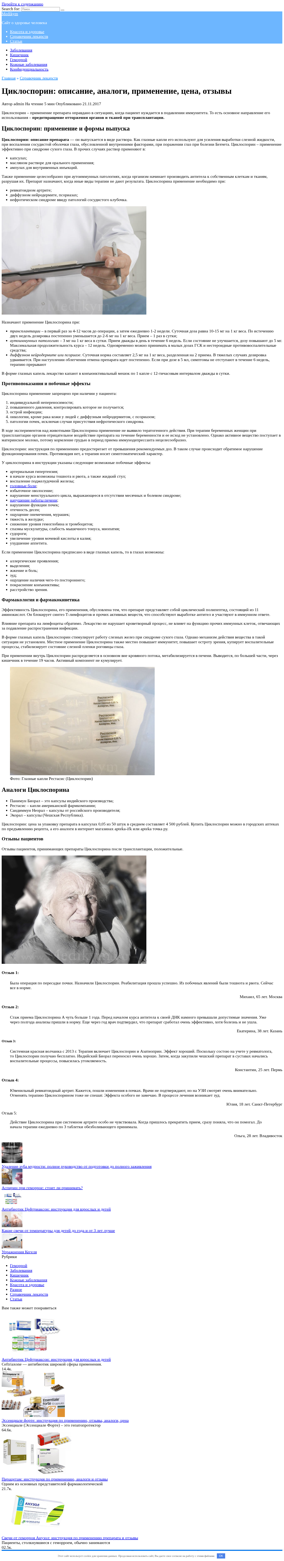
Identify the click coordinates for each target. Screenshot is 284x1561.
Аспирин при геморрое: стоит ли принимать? (42, 1187)
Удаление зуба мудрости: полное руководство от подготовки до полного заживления (77, 1166)
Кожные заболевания (28, 64)
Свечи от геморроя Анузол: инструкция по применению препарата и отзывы (70, 1537)
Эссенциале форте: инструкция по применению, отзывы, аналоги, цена (65, 1420)
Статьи (16, 41)
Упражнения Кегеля (19, 1252)
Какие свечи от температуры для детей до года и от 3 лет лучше (58, 1230)
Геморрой (18, 59)
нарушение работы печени (33, 500)
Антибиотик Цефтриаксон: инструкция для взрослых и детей (56, 1209)
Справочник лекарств (29, 36)
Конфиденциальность (29, 69)
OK (221, 1555)
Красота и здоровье (27, 31)
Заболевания (21, 50)
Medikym (10, 13)
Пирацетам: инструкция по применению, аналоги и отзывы (55, 1479)
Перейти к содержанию (22, 4)
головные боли (23, 485)
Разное (16, 1289)
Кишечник (19, 54)
